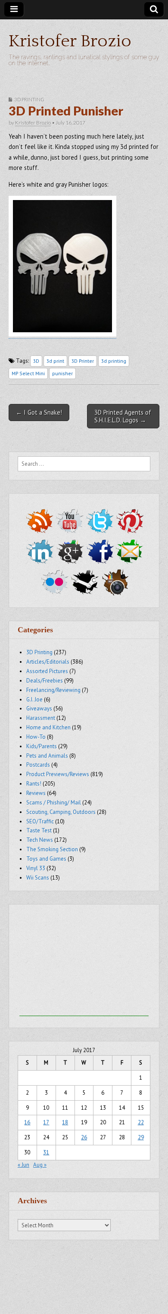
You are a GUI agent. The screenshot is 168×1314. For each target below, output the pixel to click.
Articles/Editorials (47, 661)
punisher (62, 373)
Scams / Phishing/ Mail (53, 802)
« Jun (23, 1164)
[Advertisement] (84, 962)
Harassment (40, 718)
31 (46, 1152)
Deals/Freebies (44, 680)
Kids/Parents (41, 746)
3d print (55, 361)
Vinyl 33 (35, 868)
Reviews (36, 793)
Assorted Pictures (47, 671)
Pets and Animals (47, 755)
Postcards (38, 764)
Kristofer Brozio (70, 41)
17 (46, 1122)
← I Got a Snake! (39, 412)
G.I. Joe (34, 699)
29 (141, 1137)
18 (65, 1122)
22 (141, 1122)
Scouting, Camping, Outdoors (61, 812)
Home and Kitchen (48, 727)
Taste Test (39, 830)
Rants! (33, 783)
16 (27, 1122)
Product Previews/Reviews (57, 774)
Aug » (40, 1164)
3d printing (113, 361)
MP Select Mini (28, 373)
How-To (36, 736)
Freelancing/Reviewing (53, 690)
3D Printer (83, 361)
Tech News (39, 840)
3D (36, 361)
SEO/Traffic (40, 821)
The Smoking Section (52, 849)
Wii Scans (37, 877)
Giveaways (39, 708)
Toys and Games (46, 858)
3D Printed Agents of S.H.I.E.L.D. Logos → (122, 416)
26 (84, 1137)
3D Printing (29, 99)
